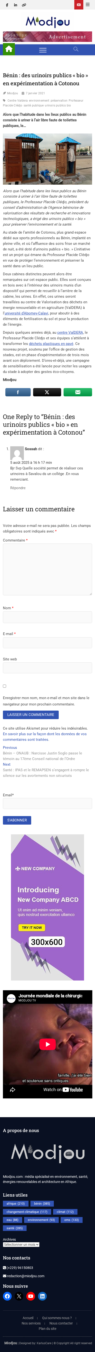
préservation (59, 100)
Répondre (18, 488)
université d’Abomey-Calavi (26, 313)
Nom (8, 608)
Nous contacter (61, 1323)
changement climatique (27, 1212)
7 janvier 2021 (35, 93)
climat (65, 1212)
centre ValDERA (70, 332)
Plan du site (47, 1329)
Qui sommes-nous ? (57, 1318)
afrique (16, 1203)
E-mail (9, 634)
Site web (10, 659)
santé (15, 1228)
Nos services (31, 1323)
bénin (42, 1203)
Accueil (28, 1318)
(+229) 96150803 (19, 1268)
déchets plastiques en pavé (51, 344)
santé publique (34, 105)
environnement (39, 100)
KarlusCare (44, 1343)
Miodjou (12, 93)
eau (13, 1220)
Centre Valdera (18, 100)
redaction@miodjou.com (25, 1276)
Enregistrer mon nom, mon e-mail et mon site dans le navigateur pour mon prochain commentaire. (46, 701)
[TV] (78, 5)
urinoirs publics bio (58, 105)
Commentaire (15, 540)
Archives (9, 1239)
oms (71, 1220)
